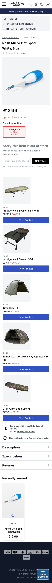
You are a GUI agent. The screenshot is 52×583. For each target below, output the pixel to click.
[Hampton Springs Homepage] (16, 4)
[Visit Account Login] (36, 4)
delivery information (26, 431)
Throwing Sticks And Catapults (19, 23)
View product (26, 219)
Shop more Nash (10, 37)
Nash (13, 523)
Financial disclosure (27, 577)
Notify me (40, 160)
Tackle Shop (14, 18)
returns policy (42, 438)
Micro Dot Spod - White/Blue (13, 530)
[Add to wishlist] (13, 516)
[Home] (4, 18)
